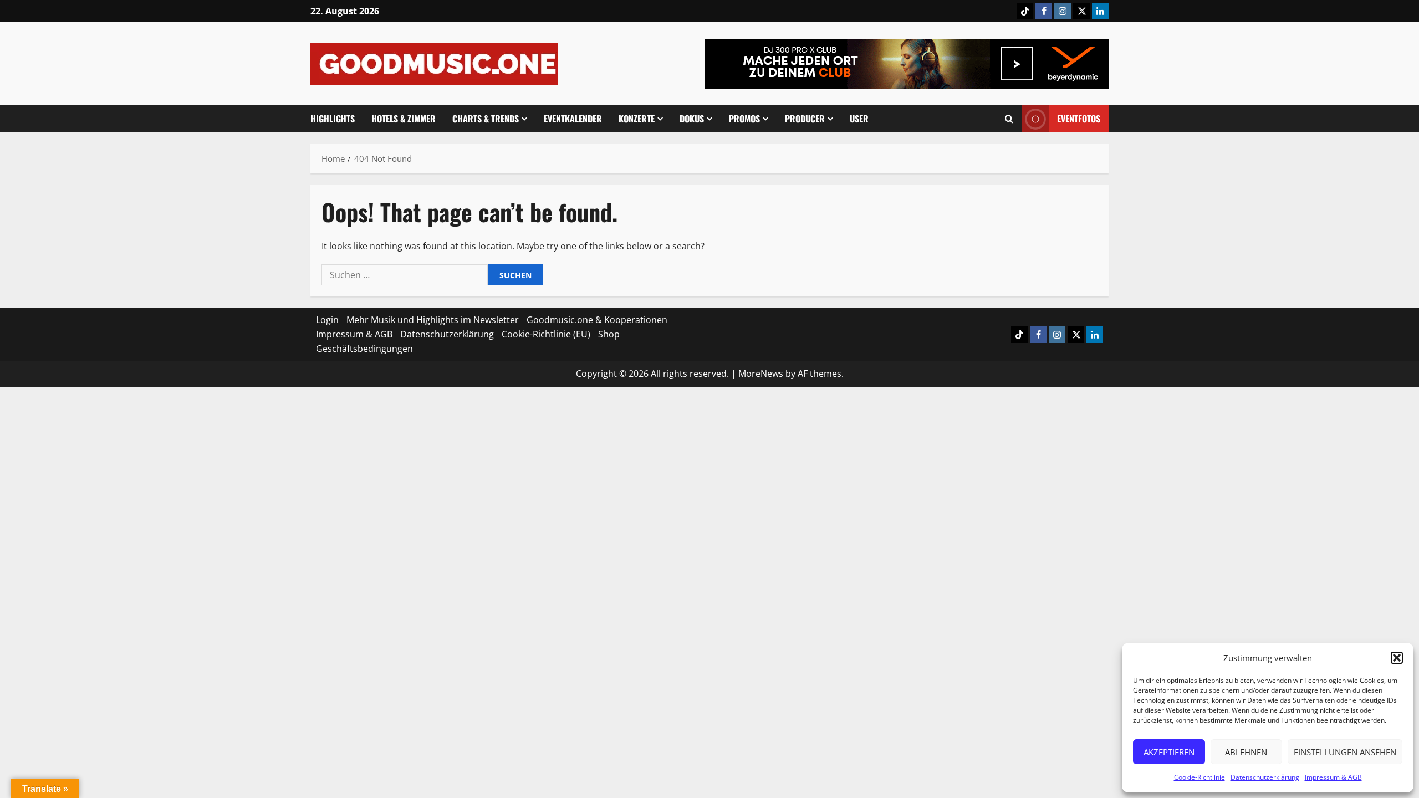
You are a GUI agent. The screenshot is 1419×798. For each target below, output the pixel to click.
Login (327, 320)
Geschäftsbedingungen (364, 348)
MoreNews (760, 373)
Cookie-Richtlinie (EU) (546, 334)
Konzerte (637, 118)
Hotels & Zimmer (403, 118)
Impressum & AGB (1333, 777)
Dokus (692, 118)
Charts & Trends (485, 118)
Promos (744, 118)
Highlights (332, 118)
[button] (1396, 657)
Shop (609, 334)
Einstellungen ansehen (1345, 752)
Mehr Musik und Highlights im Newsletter (432, 320)
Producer (805, 118)
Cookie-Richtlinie (1199, 777)
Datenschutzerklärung (1265, 777)
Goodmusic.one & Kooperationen (597, 320)
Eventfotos (1078, 118)
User (859, 118)
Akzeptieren (1169, 752)
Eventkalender (573, 118)
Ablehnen (1246, 752)
